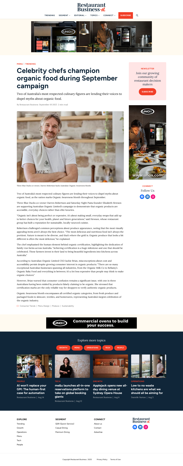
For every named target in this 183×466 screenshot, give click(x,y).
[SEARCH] (138, 17)
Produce (55, 306)
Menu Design (44, 306)
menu (77, 348)
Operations (137, 381)
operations (92, 348)
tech (107, 348)
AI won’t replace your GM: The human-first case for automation (31, 389)
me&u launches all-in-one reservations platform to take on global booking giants (72, 391)
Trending (30, 64)
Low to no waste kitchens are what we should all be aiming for (147, 389)
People (120, 348)
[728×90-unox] (91, 323)
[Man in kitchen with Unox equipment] (91, 36)
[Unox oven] (147, 142)
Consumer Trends (27, 306)
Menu (20, 64)
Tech (57, 381)
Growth (63, 348)
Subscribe (147, 92)
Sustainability (68, 306)
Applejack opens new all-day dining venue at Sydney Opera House (110, 389)
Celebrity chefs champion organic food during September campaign (67, 78)
